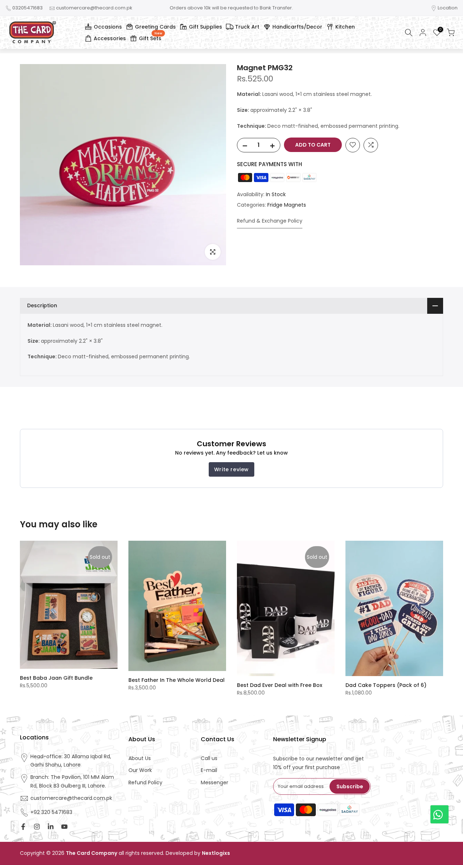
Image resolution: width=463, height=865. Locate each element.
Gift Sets (150, 37)
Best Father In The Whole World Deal (176, 680)
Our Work (140, 770)
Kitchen (345, 26)
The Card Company (91, 853)
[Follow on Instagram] (37, 826)
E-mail (209, 770)
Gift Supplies (205, 26)
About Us (139, 758)
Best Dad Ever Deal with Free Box (279, 685)
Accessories (110, 38)
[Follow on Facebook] (23, 826)
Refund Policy (145, 782)
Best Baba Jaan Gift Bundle (56, 678)
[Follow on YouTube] (64, 826)
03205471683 (27, 7)
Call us (209, 758)
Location (448, 7)
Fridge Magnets (286, 204)
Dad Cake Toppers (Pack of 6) (385, 685)
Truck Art (247, 26)
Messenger (214, 782)
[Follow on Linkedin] (50, 826)
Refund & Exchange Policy (269, 220)
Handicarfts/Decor (297, 26)
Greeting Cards (155, 26)
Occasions (108, 26)
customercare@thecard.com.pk (94, 7)
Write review (231, 469)
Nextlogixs (216, 853)
